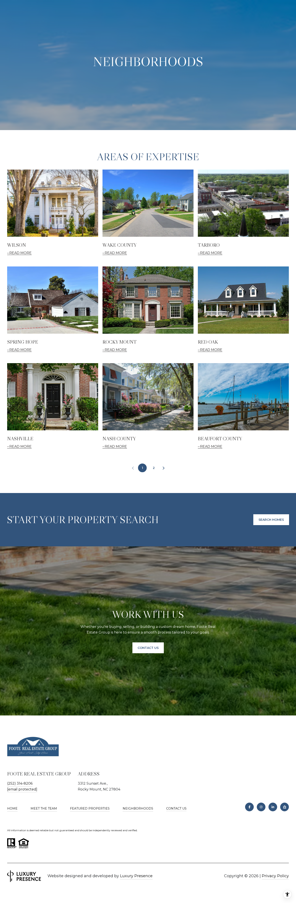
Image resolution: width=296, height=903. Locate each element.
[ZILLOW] (284, 807)
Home (12, 808)
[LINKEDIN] (272, 807)
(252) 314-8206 (20, 783)
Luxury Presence (136, 876)
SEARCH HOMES (271, 520)
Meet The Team (44, 808)
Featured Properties (90, 808)
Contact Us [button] (148, 648)
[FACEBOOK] (249, 807)
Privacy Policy (275, 876)
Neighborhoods (138, 808)
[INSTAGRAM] (261, 807)
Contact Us (176, 808)
